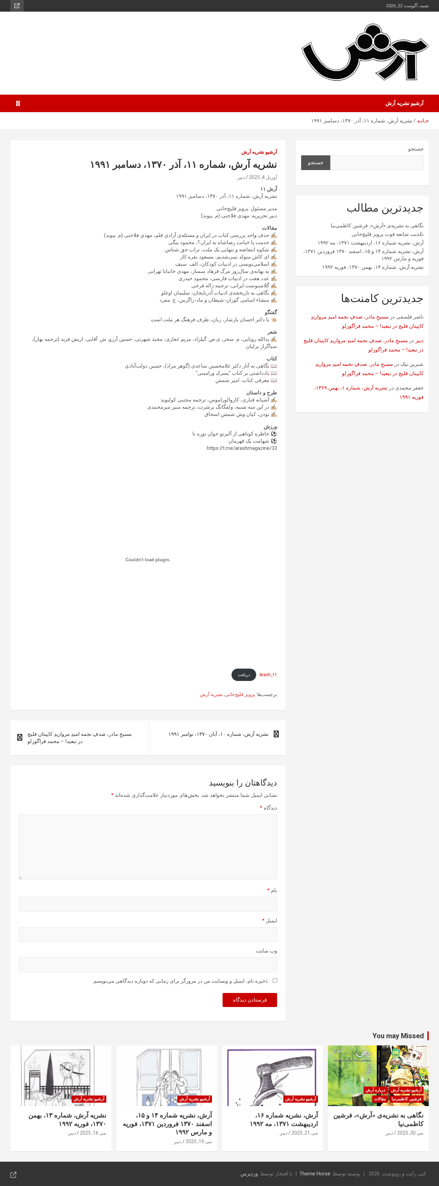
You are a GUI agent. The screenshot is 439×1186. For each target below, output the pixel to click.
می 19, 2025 (199, 1141)
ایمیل (269, 921)
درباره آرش (375, 1090)
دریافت (244, 674)
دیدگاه (268, 808)
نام (272, 890)
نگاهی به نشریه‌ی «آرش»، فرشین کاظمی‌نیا (377, 226)
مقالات (380, 1099)
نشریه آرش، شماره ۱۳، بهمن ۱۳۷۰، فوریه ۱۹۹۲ (373, 267)
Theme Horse (314, 1174)
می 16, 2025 (93, 1133)
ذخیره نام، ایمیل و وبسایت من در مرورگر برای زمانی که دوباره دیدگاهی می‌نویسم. (180, 981)
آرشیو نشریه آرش (404, 103)
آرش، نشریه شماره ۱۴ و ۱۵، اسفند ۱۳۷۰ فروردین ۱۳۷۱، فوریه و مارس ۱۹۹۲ (167, 1123)
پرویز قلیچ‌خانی (240, 694)
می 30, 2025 (410, 1133)
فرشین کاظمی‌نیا (407, 1099)
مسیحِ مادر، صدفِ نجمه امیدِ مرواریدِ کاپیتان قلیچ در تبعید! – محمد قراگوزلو (79, 737)
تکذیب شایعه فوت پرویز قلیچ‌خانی (388, 234)
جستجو (416, 149)
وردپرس (249, 1174)
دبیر (241, 177)
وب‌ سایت (266, 951)
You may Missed (398, 1036)
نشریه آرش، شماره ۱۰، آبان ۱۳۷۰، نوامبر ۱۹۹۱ (218, 734)
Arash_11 (268, 674)
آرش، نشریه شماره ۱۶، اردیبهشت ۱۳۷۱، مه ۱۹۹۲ (371, 243)
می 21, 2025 (305, 1133)
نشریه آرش (211, 694)
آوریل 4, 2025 (263, 177)
